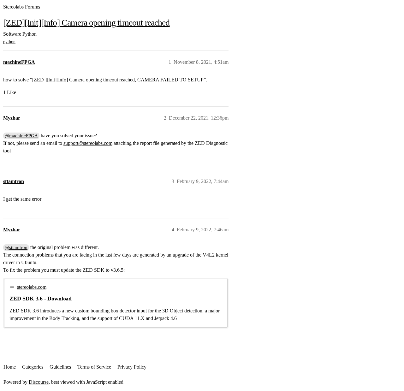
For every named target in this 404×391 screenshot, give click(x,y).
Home (9, 367)
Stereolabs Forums (21, 6)
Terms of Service (94, 367)
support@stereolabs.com (87, 143)
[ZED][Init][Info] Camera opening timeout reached (86, 22)
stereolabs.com (31, 287)
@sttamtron (16, 247)
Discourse (39, 382)
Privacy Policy (131, 367)
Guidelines (60, 367)
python (9, 41)
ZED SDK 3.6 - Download (40, 298)
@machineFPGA (21, 135)
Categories (32, 367)
